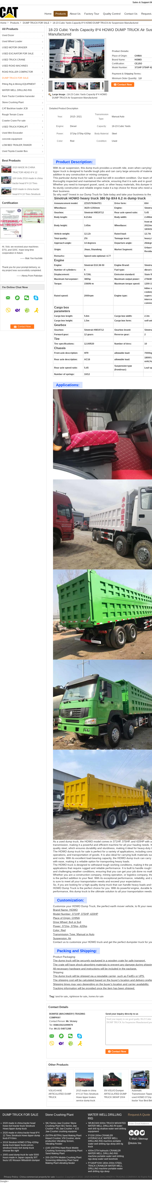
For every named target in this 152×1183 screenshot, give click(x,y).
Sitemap (143, 1138)
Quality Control (111, 13)
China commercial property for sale (37, 1177)
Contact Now (124, 84)
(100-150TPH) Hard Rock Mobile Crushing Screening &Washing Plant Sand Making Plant (63, 1151)
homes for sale (96, 996)
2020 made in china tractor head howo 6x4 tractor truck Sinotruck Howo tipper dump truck (19, 1126)
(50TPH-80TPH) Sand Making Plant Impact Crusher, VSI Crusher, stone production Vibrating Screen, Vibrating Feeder (63, 1139)
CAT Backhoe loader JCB (15, 108)
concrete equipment (12, 139)
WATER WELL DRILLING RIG (17, 90)
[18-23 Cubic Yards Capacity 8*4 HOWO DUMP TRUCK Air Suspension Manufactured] (77, 59)
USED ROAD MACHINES (15, 66)
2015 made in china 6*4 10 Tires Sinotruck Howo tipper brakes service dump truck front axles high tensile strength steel (87, 1099)
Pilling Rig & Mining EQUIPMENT (19, 84)
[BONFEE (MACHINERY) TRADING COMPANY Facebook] (136, 1133)
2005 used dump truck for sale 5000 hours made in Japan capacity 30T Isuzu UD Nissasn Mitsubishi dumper (21, 1157)
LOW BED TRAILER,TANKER (17, 145)
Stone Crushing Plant (13, 102)
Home (48, 13)
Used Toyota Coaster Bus (15, 151)
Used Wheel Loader (12, 41)
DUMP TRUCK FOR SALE (36, 23)
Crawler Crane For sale (14, 120)
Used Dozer (8, 35)
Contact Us (130, 13)
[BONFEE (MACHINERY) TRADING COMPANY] (50, 86)
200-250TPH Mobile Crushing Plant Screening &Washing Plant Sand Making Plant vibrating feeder (63, 1160)
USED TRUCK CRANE (13, 59)
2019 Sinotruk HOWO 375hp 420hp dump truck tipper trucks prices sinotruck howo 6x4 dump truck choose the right (21, 1146)
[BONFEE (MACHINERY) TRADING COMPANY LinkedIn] (130, 1133)
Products (60, 13)
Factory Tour (91, 13)
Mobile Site (135, 1143)
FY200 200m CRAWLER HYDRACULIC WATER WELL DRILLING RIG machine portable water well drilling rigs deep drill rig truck (105, 1141)
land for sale (61, 996)
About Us (75, 13)
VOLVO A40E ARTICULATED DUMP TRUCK (60, 1094)
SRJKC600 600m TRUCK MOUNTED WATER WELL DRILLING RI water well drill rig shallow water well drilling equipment (107, 1127)
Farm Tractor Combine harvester (18, 96)
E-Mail (133, 1138)
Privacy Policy (11, 1177)
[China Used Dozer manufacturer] (10, 12)
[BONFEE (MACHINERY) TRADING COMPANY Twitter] (142, 1133)
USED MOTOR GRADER (14, 47)
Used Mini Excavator (12, 133)
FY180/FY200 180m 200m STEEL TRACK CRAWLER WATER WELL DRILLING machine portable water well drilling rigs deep (105, 1167)
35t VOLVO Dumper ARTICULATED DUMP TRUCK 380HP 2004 (115, 1094)
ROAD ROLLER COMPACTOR (17, 72)
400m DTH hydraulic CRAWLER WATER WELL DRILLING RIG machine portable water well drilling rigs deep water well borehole (106, 1154)
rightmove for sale (78, 996)
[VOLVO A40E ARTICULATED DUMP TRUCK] (60, 1079)
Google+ (4, 1181)
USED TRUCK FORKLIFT (15, 126)
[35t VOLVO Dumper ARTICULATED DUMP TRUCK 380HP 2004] (116, 1079)
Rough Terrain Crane (12, 114)
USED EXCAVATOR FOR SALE (18, 53)
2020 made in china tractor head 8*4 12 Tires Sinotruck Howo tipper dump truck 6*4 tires (21, 1135)
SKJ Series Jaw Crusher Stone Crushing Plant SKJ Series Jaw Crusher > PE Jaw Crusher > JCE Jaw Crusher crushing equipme (62, 1127)
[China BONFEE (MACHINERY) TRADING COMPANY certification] (11, 222)
